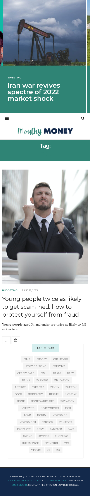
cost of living (36, 366)
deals (57, 373)
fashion (70, 387)
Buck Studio (19, 485)
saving (27, 436)
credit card (25, 373)
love (27, 415)
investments (50, 408)
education (61, 380)
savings (43, 436)
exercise (38, 387)
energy (20, 387)
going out (35, 394)
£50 (58, 450)
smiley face (30, 443)
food (18, 394)
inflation (67, 401)
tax (66, 443)
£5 (48, 450)
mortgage (59, 415)
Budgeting (9, 290)
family (54, 387)
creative (58, 366)
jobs (68, 408)
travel (36, 450)
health (54, 394)
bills (27, 359)
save (71, 429)
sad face (56, 429)
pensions (65, 422)
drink (26, 380)
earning (42, 380)
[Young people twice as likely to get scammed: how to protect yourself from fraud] (45, 227)
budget (41, 359)
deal (43, 373)
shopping (61, 436)
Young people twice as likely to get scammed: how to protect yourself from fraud (41, 306)
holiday (70, 394)
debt (70, 373)
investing (28, 408)
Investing (14, 77)
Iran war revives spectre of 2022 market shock (34, 91)
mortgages (27, 422)
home (21, 401)
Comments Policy (55, 480)
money (41, 415)
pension (47, 422)
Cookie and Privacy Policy (24, 480)
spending (51, 443)
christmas (60, 359)
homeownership (42, 401)
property (24, 429)
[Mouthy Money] (44, 131)
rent (40, 429)
